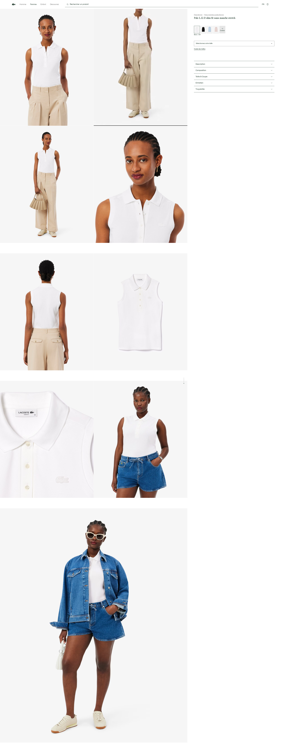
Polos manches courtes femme (214, 14)
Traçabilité (200, 89)
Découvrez (54, 4)
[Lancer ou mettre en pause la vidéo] (97, 122)
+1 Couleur (222, 29)
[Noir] (203, 29)
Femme (33, 4)
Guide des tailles (199, 49)
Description (200, 64)
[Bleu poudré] (210, 29)
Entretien (199, 83)
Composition (201, 70)
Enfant (43, 4)
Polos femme (198, 14)
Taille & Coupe (201, 77)
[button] (267, 4)
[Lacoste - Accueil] (13, 4)
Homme (23, 4)
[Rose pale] (216, 29)
